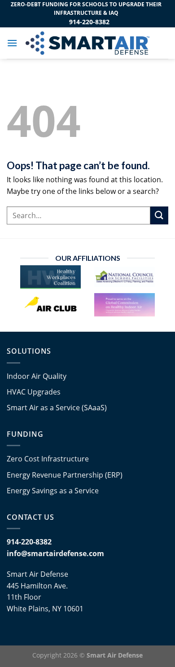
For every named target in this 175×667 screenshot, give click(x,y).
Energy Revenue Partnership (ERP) (64, 475)
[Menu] (12, 43)
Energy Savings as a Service (53, 491)
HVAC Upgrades (34, 392)
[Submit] (159, 215)
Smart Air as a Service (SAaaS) (57, 407)
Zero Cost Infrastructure (48, 459)
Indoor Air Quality (36, 376)
